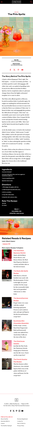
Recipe (16, 12)
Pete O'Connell (16, 61)
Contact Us (20, 421)
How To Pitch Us (21, 423)
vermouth (19, 110)
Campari (22, 84)
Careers (3, 423)
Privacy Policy (20, 425)
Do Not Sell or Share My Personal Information (16, 406)
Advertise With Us (5, 421)
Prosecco (14, 79)
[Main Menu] (1, 2)
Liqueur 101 (6, 244)
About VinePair (4, 419)
